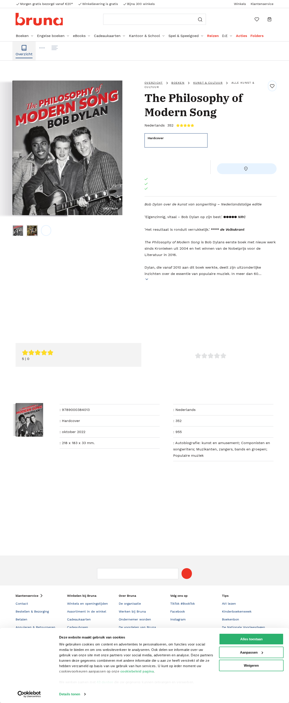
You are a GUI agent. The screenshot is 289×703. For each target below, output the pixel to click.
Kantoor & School (144, 36)
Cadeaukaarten (107, 36)
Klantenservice (262, 4)
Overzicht (153, 82)
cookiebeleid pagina (137, 671)
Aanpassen (249, 652)
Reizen (213, 36)
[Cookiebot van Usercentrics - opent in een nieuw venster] (29, 694)
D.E (225, 36)
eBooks (79, 36)
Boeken (22, 36)
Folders (257, 36)
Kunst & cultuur (208, 82)
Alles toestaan (251, 639)
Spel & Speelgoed (183, 36)
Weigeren (251, 665)
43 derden (105, 682)
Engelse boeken (51, 36)
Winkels (240, 4)
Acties (241, 36)
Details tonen (69, 694)
